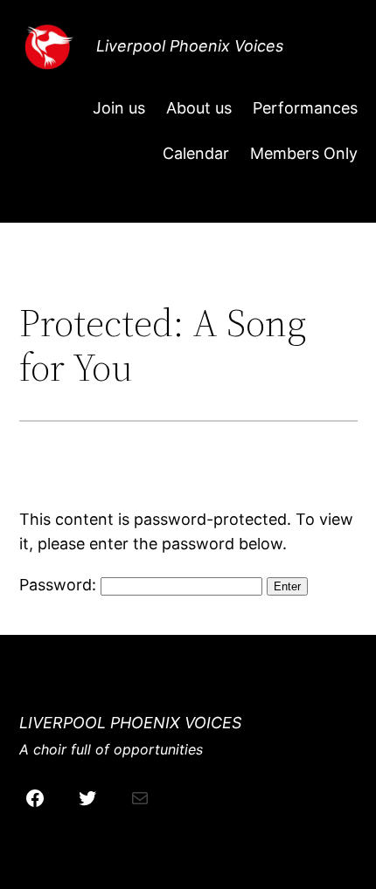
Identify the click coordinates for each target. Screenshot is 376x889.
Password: (60, 584)
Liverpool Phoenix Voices (189, 46)
